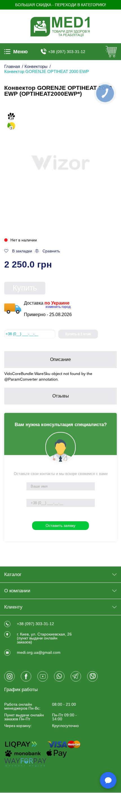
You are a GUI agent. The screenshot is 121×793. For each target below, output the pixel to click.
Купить (25, 288)
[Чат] (108, 780)
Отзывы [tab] (60, 396)
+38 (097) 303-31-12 (66, 51)
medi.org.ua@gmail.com (38, 652)
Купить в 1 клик (78, 334)
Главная (12, 66)
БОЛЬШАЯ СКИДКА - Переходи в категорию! (60, 5)
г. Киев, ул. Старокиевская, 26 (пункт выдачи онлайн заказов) (44, 638)
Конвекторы (36, 66)
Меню (20, 51)
